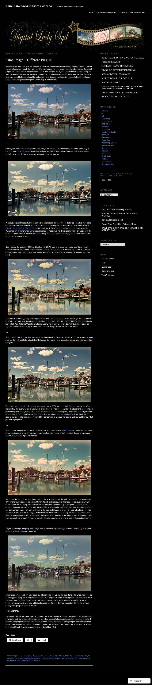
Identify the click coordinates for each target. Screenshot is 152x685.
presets (70, 658)
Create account (108, 259)
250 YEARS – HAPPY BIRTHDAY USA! (117, 66)
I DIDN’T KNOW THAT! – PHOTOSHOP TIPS (119, 93)
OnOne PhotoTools (41, 658)
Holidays (105, 127)
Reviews (105, 151)
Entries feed (106, 267)
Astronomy (106, 119)
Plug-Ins (64, 658)
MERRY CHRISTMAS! (110, 82)
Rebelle (105, 148)
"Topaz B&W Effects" (57, 656)
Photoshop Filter (38, 656)
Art (103, 116)
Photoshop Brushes (109, 143)
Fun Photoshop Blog (137, 12)
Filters (72, 656)
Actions (104, 111)
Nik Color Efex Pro (81, 656)
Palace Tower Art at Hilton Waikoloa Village (119, 224)
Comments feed (108, 271)
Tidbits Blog (123, 12)
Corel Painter (107, 121)
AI (102, 113)
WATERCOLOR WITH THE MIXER (115, 97)
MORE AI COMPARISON (111, 62)
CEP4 (67, 656)
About (91, 12)
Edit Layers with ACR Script (58, 234)
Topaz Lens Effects (23, 660)
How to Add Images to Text (112, 220)
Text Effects (106, 156)
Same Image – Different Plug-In (28, 59)
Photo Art (105, 135)
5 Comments (35, 660)
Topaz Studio (107, 162)
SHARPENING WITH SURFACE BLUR (117, 78)
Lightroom (106, 129)
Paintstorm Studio (109, 132)
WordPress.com (108, 275)
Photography (107, 137)
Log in (104, 263)
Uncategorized (107, 164)
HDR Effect (106, 124)
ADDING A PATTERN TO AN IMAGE (116, 74)
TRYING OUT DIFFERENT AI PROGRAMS (119, 70)
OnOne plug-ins (54, 658)
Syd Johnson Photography (106, 12)
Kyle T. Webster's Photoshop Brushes (117, 210)
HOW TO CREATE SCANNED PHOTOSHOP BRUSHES (119, 215)
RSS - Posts (106, 180)
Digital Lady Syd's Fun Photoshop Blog (28, 6)
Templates (106, 154)
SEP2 (75, 658)
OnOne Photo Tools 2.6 (26, 658)
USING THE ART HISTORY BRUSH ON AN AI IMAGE (123, 58)
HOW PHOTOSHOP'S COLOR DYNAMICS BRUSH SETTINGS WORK (122, 229)
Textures (105, 159)
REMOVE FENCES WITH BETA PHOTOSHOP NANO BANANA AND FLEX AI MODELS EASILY (123, 87)
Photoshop (28, 656)
